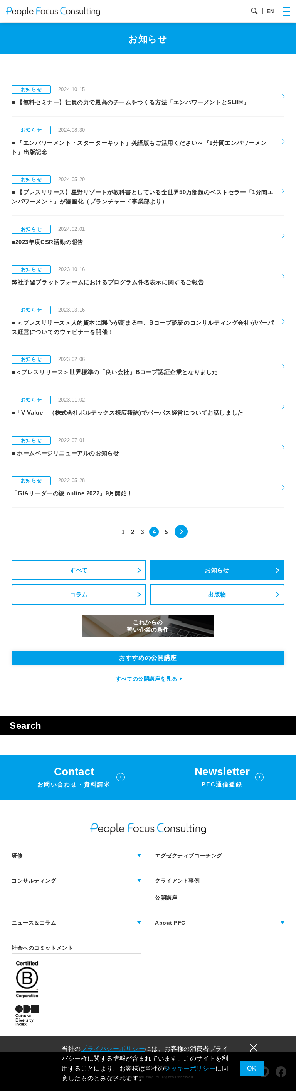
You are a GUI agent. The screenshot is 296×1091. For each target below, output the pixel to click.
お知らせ (217, 570)
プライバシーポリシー (113, 1048)
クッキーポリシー (189, 1068)
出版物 (217, 594)
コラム (79, 594)
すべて (79, 570)
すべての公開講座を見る (146, 679)
